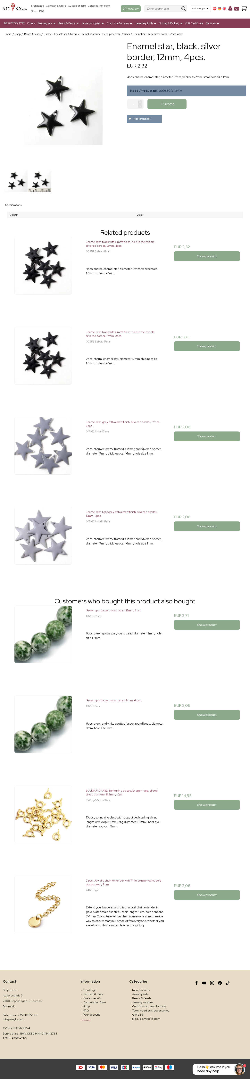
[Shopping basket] (244, 8)
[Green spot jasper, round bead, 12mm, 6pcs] (43, 644)
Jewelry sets (140, 994)
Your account (91, 1014)
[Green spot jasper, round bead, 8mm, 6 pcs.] (43, 734)
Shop (34, 11)
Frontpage (37, 5)
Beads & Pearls (141, 998)
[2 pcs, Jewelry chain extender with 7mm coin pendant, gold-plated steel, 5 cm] (43, 915)
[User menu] (230, 9)
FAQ (41, 11)
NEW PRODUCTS (14, 23)
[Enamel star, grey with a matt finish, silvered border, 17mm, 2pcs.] (43, 456)
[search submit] (183, 8)
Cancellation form (99, 5)
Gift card (138, 1014)
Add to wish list (141, 118)
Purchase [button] (168, 104)
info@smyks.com (13, 1019)
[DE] (219, 9)
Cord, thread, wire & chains (149, 1006)
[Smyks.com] (15, 8)
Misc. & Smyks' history (146, 1018)
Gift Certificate (194, 23)
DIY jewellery (131, 8)
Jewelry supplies (142, 1002)
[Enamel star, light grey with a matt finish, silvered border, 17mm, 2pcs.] (43, 546)
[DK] (215, 9)
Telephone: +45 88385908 (20, 1015)
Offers (31, 23)
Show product (207, 256)
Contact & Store (56, 5)
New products (141, 990)
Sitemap (85, 1020)
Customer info (77, 5)
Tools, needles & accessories (150, 1010)
